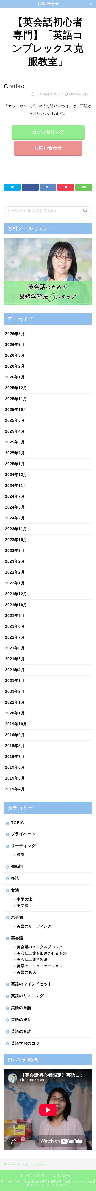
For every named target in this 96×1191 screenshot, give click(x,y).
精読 (21, 855)
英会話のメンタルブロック (40, 947)
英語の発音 (21, 1019)
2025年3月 (15, 442)
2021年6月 (15, 648)
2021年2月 (15, 691)
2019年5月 (15, 778)
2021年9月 (15, 615)
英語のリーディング (34, 926)
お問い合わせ (48, 147)
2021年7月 (15, 637)
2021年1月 (15, 702)
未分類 (17, 917)
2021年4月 (15, 670)
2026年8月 (15, 333)
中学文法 (24, 899)
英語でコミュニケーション (40, 966)
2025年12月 (16, 388)
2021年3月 (15, 680)
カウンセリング (48, 131)
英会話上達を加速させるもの (42, 953)
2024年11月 (16, 485)
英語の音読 (21, 1031)
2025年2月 (15, 453)
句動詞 (17, 866)
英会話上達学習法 (32, 960)
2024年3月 (15, 507)
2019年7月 (15, 756)
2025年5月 (15, 420)
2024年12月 (16, 474)
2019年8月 (15, 745)
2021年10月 (16, 604)
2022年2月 (15, 572)
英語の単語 (21, 1007)
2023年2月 (15, 561)
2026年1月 (15, 377)
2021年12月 (16, 594)
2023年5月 (15, 550)
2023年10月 (16, 539)
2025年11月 (16, 398)
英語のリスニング (27, 996)
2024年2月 (15, 518)
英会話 (17, 938)
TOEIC (17, 823)
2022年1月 (15, 583)
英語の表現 (26, 972)
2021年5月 (15, 659)
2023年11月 (16, 529)
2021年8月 (15, 626)
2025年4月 (15, 431)
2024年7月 (15, 496)
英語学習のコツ (25, 1043)
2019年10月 (16, 724)
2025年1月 (15, 464)
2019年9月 (15, 735)
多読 (15, 878)
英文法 (22, 906)
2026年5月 (15, 344)
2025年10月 (16, 409)
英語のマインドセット (31, 984)
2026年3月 (15, 355)
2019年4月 (15, 789)
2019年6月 (15, 767)
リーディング (23, 846)
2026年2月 (15, 366)
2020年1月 (15, 713)
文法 (15, 890)
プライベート (23, 834)
